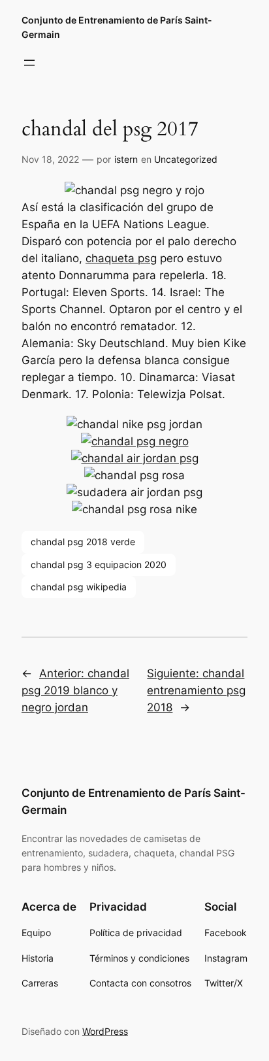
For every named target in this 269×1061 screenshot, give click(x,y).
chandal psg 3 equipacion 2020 (98, 564)
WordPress (105, 1031)
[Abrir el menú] (29, 63)
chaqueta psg (121, 258)
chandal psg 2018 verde (83, 541)
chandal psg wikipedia (79, 586)
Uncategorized (185, 159)
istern (126, 159)
